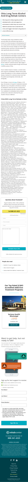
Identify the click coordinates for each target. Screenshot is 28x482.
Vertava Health (13, 476)
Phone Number (5, 402)
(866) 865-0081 (14, 325)
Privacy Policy (13, 466)
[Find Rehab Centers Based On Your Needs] (14, 432)
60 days (15, 82)
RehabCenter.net (15, 479)
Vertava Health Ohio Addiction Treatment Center (14, 270)
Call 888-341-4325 (14, 211)
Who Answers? (23, 213)
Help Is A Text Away (6, 8)
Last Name (4, 396)
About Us (13, 464)
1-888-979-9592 (14, 2)
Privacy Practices (14, 468)
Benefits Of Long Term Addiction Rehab (12, 265)
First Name (4, 389)
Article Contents (5, 35)
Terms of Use (13, 470)
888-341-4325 (14, 438)
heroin (2, 64)
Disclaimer (13, 472)
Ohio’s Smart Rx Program (9, 267)
